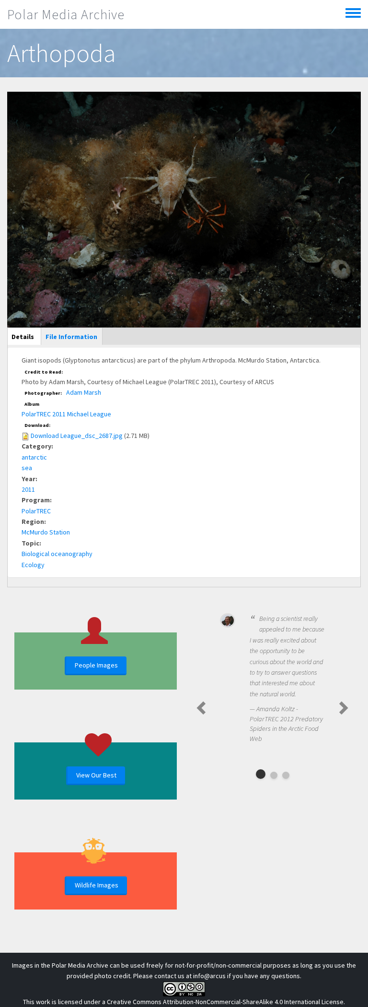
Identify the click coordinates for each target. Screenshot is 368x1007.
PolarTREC (36, 511)
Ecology (33, 564)
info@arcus (209, 975)
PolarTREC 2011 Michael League (66, 414)
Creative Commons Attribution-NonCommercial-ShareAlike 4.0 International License (225, 1001)
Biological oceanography (57, 553)
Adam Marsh (83, 392)
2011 (28, 489)
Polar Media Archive (66, 14)
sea (27, 467)
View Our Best (96, 775)
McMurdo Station (46, 532)
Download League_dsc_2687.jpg (77, 435)
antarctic (34, 457)
